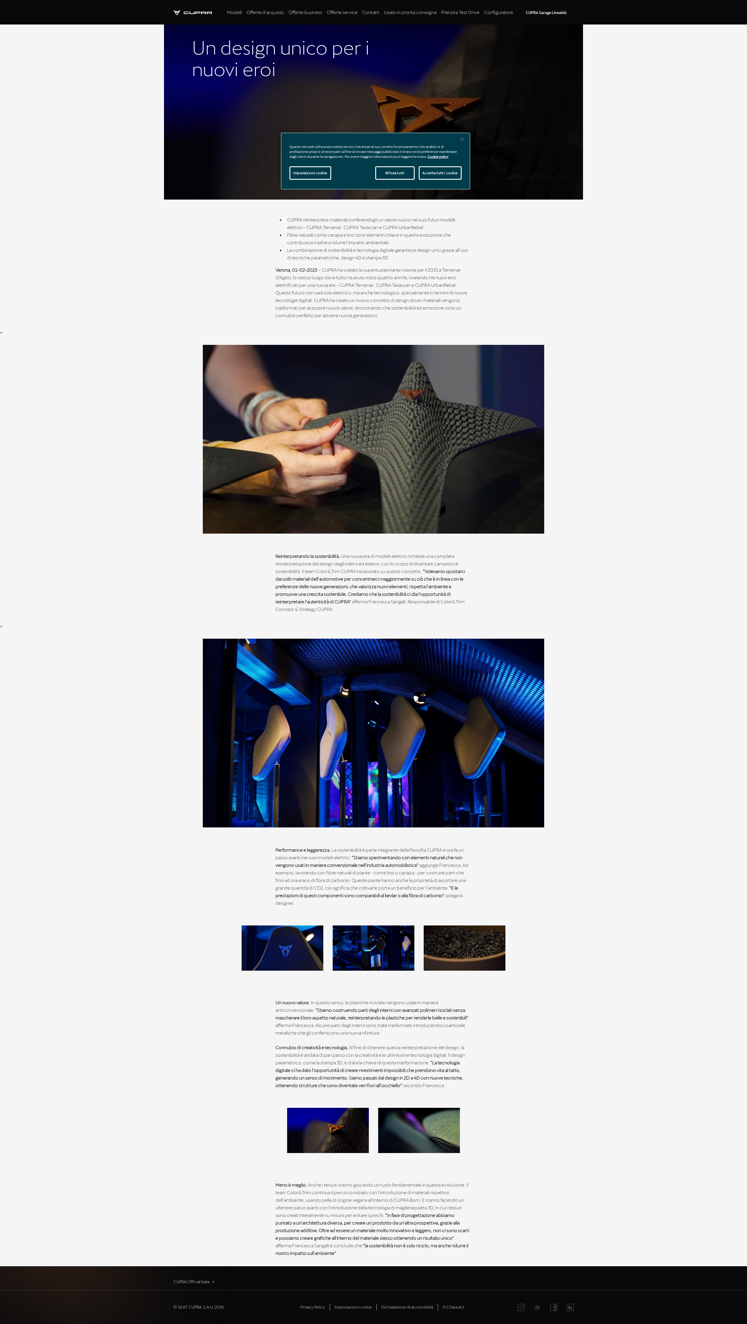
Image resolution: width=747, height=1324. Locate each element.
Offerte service (342, 12)
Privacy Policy (313, 1306)
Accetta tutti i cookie (440, 173)
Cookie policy (437, 156)
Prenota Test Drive (460, 12)
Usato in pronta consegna (410, 12)
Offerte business (305, 12)
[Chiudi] (462, 139)
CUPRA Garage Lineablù (546, 13)
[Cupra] (199, 12)
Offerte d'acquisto (265, 12)
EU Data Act (454, 1306)
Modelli (234, 12)
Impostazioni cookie (310, 173)
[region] (375, 161)
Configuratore (498, 12)
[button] (282, 948)
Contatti (370, 12)
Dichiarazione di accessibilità (407, 1306)
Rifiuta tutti (394, 173)
